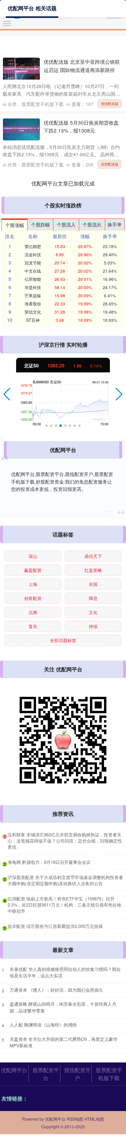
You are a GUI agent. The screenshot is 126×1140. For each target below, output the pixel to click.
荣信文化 (33, 312)
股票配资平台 (46, 1073)
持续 (93, 626)
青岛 (32, 626)
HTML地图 (94, 1119)
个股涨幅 (14, 225)
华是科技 (33, 287)
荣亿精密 (33, 246)
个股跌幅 (40, 224)
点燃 (32, 612)
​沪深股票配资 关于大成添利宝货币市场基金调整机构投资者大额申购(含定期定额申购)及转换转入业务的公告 (65, 880)
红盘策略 (93, 570)
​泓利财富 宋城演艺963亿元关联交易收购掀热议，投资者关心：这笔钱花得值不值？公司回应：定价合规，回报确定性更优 (65, 840)
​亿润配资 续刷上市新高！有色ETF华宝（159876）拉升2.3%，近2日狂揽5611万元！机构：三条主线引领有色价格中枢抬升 (64, 904)
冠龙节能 (33, 263)
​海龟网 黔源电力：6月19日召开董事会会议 (49, 862)
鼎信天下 (93, 556)
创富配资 (33, 598)
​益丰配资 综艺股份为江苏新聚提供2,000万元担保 (55, 926)
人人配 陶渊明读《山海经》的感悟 (43, 1025)
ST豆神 (33, 320)
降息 (93, 598)
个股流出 (92, 224)
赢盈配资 (33, 570)
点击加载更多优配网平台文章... (63, 183)
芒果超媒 (33, 295)
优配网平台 (14, 1070)
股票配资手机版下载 (109, 1073)
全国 (93, 584)
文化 (93, 612)
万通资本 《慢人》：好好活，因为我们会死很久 (56, 990)
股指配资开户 (77, 1073)
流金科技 (33, 254)
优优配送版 (109, 103)
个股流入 (66, 224)
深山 (32, 556)
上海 (32, 584)
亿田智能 (33, 279)
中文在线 (33, 271)
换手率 (115, 224)
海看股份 (33, 304)
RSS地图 (75, 1119)
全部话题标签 (63, 640)
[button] (7, 394)
